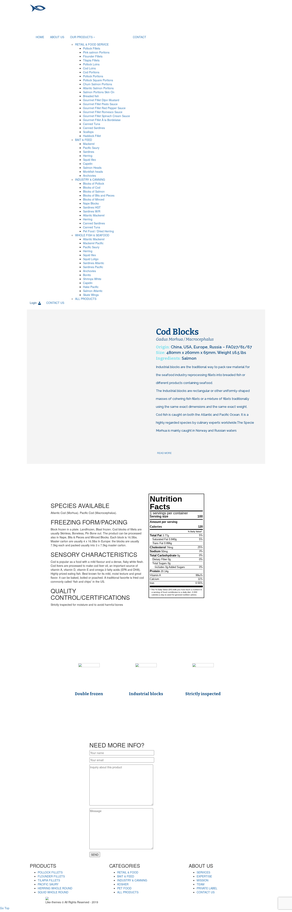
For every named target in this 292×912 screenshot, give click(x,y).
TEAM (200, 884)
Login (33, 303)
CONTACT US (55, 303)
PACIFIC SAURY (48, 884)
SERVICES (203, 872)
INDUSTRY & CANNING (132, 880)
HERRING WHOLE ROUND (55, 888)
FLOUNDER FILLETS (51, 876)
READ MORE (164, 453)
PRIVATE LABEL (207, 888)
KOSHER (123, 884)
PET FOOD (124, 888)
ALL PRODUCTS (127, 892)
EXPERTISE (204, 876)
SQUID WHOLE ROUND (53, 892)
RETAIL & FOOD (127, 872)
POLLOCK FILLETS (50, 872)
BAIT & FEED (125, 876)
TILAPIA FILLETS (49, 880)
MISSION (202, 880)
